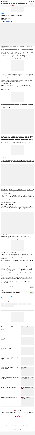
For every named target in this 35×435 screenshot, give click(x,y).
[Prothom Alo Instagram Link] (18, 417)
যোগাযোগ (23, 425)
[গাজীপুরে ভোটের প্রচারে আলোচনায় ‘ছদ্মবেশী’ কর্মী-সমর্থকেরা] (32, 293)
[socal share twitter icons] (3, 21)
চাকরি (21, 3)
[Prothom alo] (4, 1)
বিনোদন (19, 3)
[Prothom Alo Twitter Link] (16, 417)
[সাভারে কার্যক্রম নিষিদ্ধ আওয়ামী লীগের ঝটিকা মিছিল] (27, 401)
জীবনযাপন (23, 3)
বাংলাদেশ (4, 3)
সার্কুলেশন (15, 425)
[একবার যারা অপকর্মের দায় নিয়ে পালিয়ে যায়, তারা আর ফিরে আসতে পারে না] (27, 381)
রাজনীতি (7, 3)
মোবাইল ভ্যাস (31, 412)
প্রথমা (27, 412)
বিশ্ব (9, 3)
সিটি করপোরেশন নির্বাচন (5, 306)
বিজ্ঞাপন (12, 425)
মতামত (14, 3)
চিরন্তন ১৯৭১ (22, 412)
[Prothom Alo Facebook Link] (13, 417)
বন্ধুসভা (19, 412)
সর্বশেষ (1, 3)
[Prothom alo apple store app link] (20, 422)
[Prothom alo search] (29, 1)
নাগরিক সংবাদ (3, 412)
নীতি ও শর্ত (19, 425)
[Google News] (22, 417)
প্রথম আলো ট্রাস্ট (16, 412)
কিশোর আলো (8, 412)
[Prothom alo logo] (17, 410)
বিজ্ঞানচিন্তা (11, 412)
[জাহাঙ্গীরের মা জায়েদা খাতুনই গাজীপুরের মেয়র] (32, 287)
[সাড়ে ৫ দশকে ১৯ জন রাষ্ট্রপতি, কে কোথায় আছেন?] (27, 391)
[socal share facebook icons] (1, 21)
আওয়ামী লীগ (11, 306)
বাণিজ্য (11, 3)
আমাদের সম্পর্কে (7, 425)
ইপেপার (25, 412)
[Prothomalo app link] (14, 422)
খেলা (16, 3)
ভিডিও (26, 3)
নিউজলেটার (26, 425)
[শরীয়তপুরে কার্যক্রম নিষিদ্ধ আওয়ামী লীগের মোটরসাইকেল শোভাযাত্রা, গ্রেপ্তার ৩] (27, 330)
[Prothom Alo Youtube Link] (20, 417)
